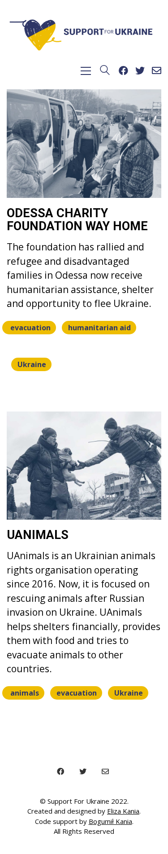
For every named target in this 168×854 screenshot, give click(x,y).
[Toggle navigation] (86, 71)
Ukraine (31, 364)
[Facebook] (60, 771)
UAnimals (38, 535)
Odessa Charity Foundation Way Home (77, 220)
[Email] (105, 771)
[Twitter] (83, 771)
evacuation (30, 328)
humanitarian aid (99, 328)
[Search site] (105, 72)
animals (24, 693)
